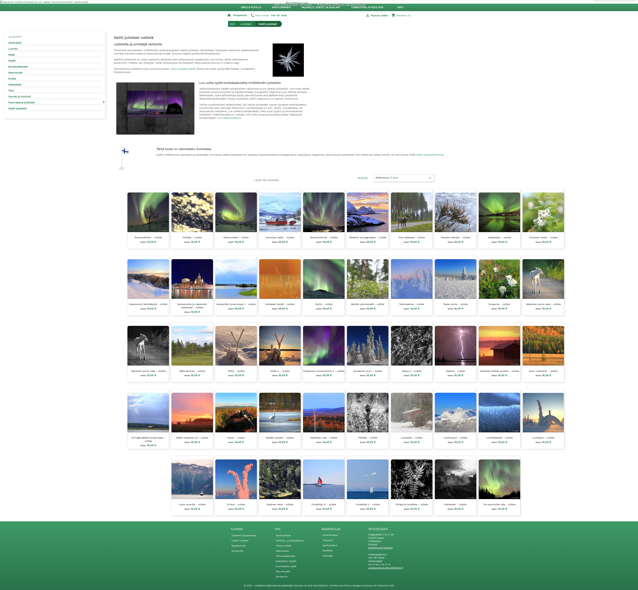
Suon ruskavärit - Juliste (543, 371)
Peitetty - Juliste (192, 237)
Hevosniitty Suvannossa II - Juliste (236, 304)
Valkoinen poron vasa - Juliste (543, 304)
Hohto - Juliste (323, 304)
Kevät (11, 60)
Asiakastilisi (330, 528)
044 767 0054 (279, 15)
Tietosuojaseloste (285, 556)
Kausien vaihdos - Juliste (455, 237)
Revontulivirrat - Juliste (323, 237)
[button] (283, 7)
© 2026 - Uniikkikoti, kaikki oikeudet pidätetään (269, 585)
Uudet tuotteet (240, 540)
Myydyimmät (238, 545)
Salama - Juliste (455, 371)
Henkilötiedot (330, 535)
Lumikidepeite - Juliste (499, 437)
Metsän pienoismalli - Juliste (367, 304)
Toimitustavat (283, 535)
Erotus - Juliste (236, 504)
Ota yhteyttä (283, 571)
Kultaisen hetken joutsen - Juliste (499, 371)
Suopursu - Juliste (499, 304)
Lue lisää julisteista (229, 117)
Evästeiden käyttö (286, 561)
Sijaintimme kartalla (380, 547)
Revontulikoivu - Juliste (148, 237)
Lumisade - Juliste (411, 437)
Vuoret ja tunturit (19, 96)
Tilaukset (327, 540)
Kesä (11, 54)
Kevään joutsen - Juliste (280, 437)
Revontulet (15, 72)
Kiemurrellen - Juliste (236, 237)
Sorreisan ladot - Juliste (280, 237)
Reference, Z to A (404, 178)
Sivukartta (237, 551)
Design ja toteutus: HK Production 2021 (373, 585)
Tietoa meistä (283, 545)
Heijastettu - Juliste (499, 237)
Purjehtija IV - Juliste (324, 504)
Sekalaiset (14, 84)
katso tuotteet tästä (183, 68)
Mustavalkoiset (18, 66)
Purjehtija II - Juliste (368, 504)
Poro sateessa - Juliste (412, 237)
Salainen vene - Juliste (280, 504)
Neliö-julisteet (17, 108)
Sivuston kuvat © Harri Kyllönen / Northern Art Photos (323, 585)
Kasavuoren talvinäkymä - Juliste (148, 304)
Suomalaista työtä (286, 566)
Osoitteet (327, 550)
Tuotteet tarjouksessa (243, 535)
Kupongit (327, 555)
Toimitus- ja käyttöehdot (290, 540)
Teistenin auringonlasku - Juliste (367, 237)
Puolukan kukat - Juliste (543, 237)
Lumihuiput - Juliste (455, 437)
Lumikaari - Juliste (543, 437)
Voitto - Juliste (236, 371)
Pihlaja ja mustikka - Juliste (412, 504)
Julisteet (15, 36)
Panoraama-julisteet (21, 102)
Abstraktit (14, 42)
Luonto (13, 48)
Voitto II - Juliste (279, 371)
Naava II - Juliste (411, 371)
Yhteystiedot (240, 15)
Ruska (12, 78)
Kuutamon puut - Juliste (367, 371)
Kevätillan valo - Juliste (324, 437)
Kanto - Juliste (236, 437)
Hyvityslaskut (329, 545)
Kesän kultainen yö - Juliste (192, 437)
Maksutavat (282, 551)
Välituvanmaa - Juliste (192, 371)
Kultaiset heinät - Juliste (280, 304)
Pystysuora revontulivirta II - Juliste (323, 371)
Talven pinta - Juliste (455, 304)
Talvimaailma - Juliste (411, 304)
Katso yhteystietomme (430, 154)
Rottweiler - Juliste (455, 504)
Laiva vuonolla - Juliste (192, 504)
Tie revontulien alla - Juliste (499, 504)
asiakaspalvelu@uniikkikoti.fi (385, 567)
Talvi (11, 90)
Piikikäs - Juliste (367, 437)
